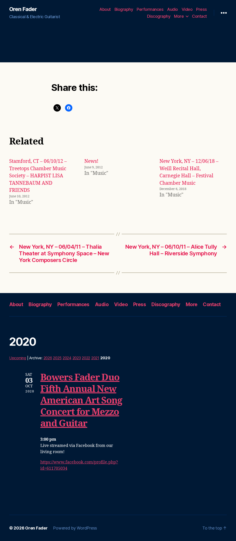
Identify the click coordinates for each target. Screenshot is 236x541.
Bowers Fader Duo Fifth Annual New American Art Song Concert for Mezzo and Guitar (81, 400)
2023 (77, 358)
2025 (57, 358)
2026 (48, 358)
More (179, 16)
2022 (86, 358)
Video (187, 9)
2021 (95, 358)
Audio (172, 9)
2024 (67, 358)
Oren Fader (23, 9)
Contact (199, 16)
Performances (150, 9)
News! (91, 161)
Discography (159, 16)
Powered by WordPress (75, 528)
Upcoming (17, 358)
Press (201, 9)
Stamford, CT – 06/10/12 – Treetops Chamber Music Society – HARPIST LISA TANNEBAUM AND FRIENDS (38, 175)
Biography (124, 9)
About (105, 9)
